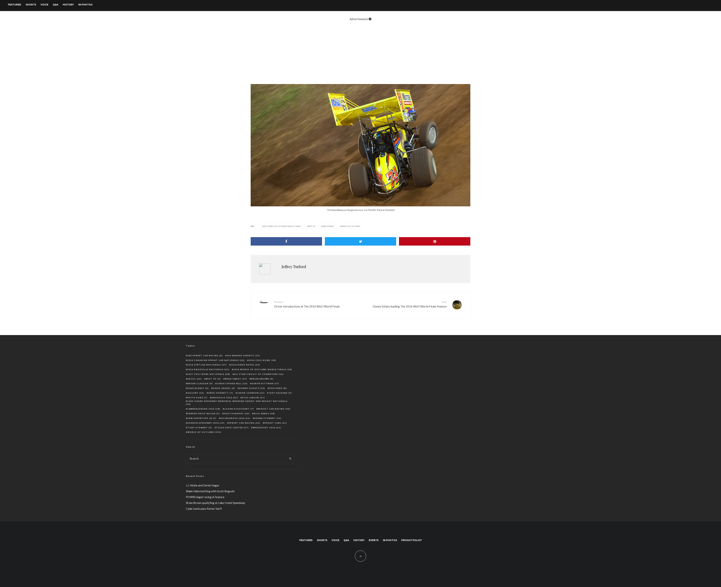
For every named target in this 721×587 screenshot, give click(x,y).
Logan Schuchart (239, 409)
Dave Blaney (328, 226)
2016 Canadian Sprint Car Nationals (216, 360)
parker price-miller (203, 413)
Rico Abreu (264, 413)
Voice (44, 4)
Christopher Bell (232, 383)
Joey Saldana (280, 393)
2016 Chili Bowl (262, 360)
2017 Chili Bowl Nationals (208, 374)
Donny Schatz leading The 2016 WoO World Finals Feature (410, 304)
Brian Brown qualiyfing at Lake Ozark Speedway (215, 502)
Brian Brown (262, 379)
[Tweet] (360, 241)
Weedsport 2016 (267, 427)
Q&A (55, 4)
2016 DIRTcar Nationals (207, 365)
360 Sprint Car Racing (205, 355)
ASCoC (194, 379)
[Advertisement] (360, 50)
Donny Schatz (252, 388)
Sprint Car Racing (244, 423)
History (68, 4)
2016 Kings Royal (245, 365)
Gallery (195, 393)
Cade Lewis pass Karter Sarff (204, 508)
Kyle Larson (253, 397)
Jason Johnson (251, 393)
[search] (290, 458)
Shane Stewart (268, 418)
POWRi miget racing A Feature (205, 497)
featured (278, 388)
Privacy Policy (411, 540)
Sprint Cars (275, 423)
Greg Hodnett (220, 393)
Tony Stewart (199, 427)
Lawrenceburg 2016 (203, 409)
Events (374, 540)
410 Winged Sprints (243, 355)
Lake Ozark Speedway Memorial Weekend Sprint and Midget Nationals (237, 402)
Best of (311, 226)
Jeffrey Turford (294, 266)
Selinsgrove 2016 (235, 418)
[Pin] (434, 241)
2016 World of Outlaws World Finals (282, 226)
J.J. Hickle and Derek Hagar (202, 485)
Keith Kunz (197, 397)
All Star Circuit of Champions (259, 374)
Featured (14, 4)
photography (237, 413)
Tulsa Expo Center (232, 427)
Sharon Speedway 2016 (206, 423)
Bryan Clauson (200, 383)
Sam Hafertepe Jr (201, 418)
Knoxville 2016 (224, 397)
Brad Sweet (236, 379)
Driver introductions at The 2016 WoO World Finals (307, 304)
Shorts (31, 4)
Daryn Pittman (265, 383)
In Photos (85, 4)
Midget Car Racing (274, 409)
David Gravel (224, 388)
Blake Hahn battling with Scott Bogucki (210, 491)
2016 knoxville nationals (208, 369)
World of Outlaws (350, 226)
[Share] (286, 241)
